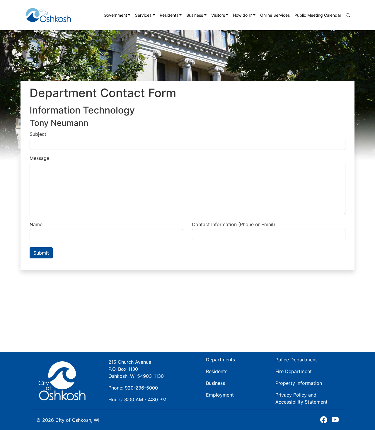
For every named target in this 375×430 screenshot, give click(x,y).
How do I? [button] (242, 15)
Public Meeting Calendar (317, 15)
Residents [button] (169, 15)
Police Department (296, 360)
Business (215, 383)
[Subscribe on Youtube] (335, 420)
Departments (220, 360)
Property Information (298, 383)
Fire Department (293, 371)
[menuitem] (117, 15)
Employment (220, 395)
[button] (348, 15)
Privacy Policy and (301, 398)
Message (39, 158)
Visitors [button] (218, 15)
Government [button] (115, 15)
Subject (38, 134)
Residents (216, 371)
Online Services (275, 15)
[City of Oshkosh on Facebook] (323, 420)
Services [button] (143, 15)
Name (36, 224)
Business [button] (194, 15)
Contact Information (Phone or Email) (233, 224)
